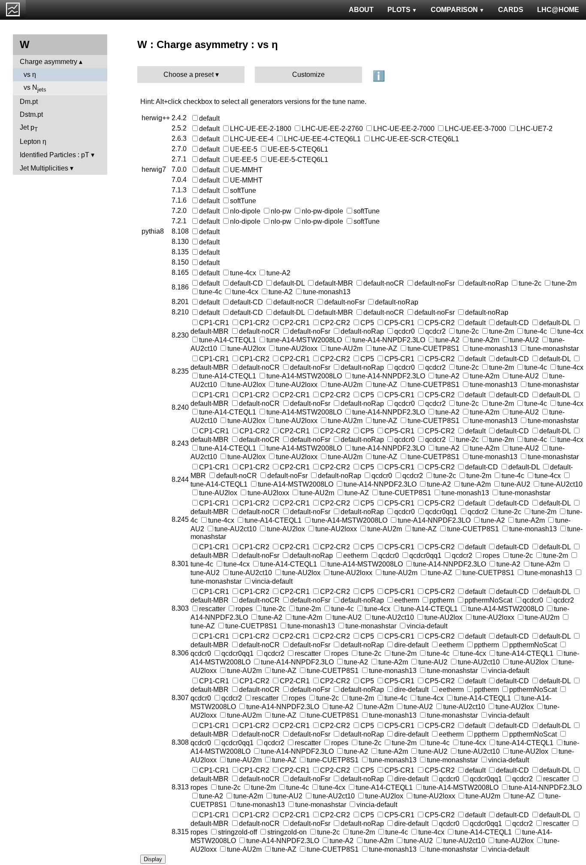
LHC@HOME (558, 9)
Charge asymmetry (48, 61)
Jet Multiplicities (44, 168)
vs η (30, 74)
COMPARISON (454, 9)
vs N (35, 88)
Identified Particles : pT (54, 154)
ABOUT (361, 9)
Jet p (29, 128)
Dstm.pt (31, 114)
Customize (308, 74)
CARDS (510, 9)
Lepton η (33, 141)
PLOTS (399, 9)
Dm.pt (29, 101)
